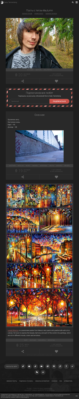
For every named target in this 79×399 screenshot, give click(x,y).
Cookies (54, 381)
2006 (29, 388)
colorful (42, 340)
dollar (21, 165)
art (26, 340)
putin (52, 165)
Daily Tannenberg (46, 388)
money (35, 165)
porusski (44, 165)
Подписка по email (26, 381)
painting (52, 340)
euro (28, 165)
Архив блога (38, 13)
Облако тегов (27, 13)
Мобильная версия (42, 381)
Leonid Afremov (13, 330)
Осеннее (39, 114)
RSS (61, 381)
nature (39, 70)
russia (67, 165)
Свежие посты (12, 381)
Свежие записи (51, 13)
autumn (30, 70)
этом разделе (25, 397)
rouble (59, 165)
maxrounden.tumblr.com (44, 355)
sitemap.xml (68, 381)
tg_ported (48, 70)
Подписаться (59, 101)
